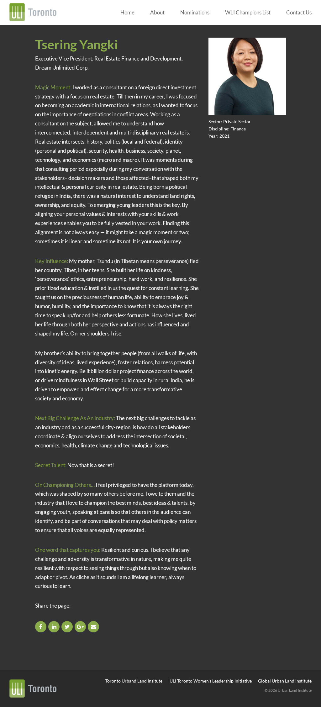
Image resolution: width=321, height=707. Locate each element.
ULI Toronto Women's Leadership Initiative (211, 680)
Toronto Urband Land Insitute (133, 680)
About (157, 12)
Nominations (194, 12)
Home (127, 12)
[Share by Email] (94, 626)
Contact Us (299, 12)
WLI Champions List (248, 12)
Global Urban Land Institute (285, 680)
